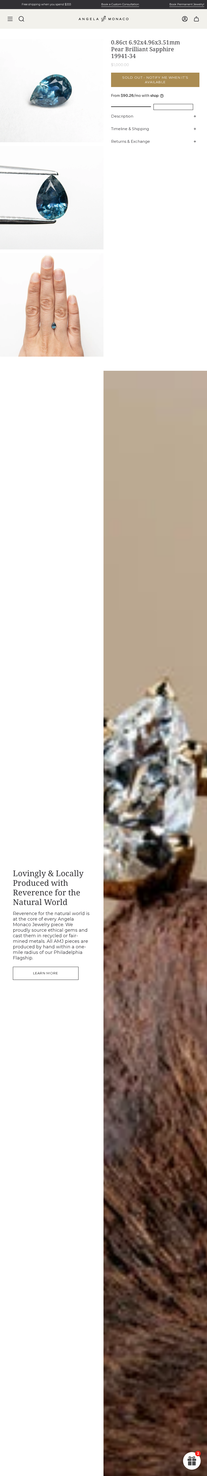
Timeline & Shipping (130, 128)
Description (122, 116)
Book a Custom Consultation (106, 4)
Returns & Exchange (130, 141)
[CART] (196, 19)
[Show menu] (10, 19)
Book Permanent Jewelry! (173, 4)
